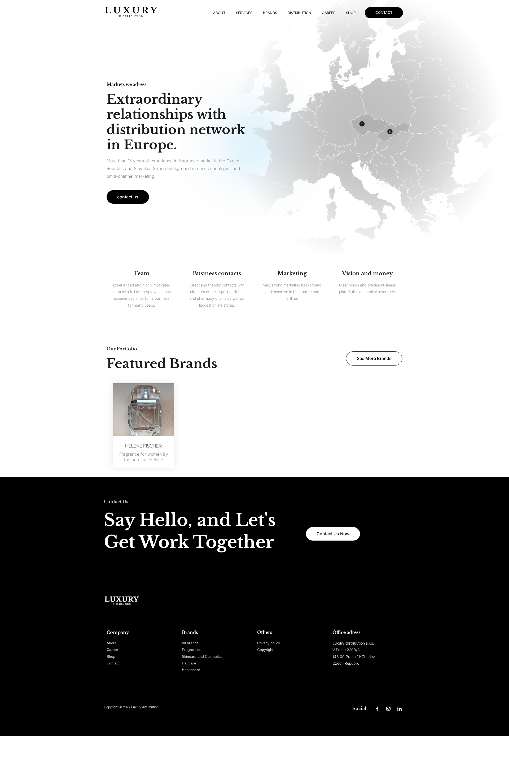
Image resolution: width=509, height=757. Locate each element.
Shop (351, 13)
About (219, 13)
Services (244, 13)
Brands (270, 13)
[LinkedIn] (399, 708)
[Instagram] (388, 708)
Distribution (299, 13)
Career (328, 13)
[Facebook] (377, 708)
